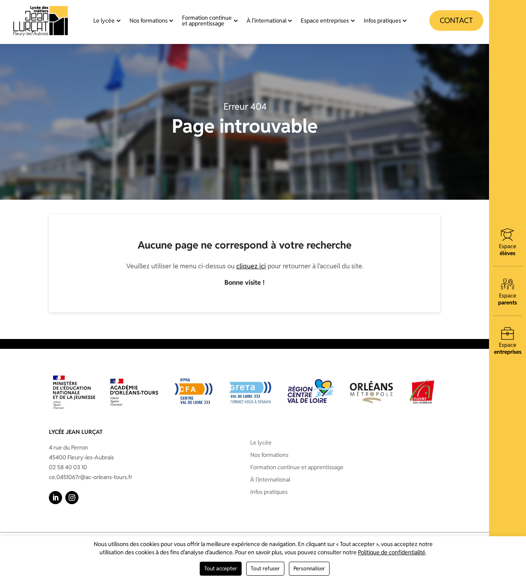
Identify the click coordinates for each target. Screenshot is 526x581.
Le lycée (104, 20)
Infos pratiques (382, 20)
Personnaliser (309, 568)
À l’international (266, 20)
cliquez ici (251, 266)
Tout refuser (265, 568)
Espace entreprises (325, 20)
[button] (55, 497)
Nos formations (148, 20)
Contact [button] (456, 20)
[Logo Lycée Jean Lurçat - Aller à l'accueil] (41, 20)
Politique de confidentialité (391, 552)
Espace (507, 249)
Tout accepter (220, 568)
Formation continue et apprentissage (207, 20)
